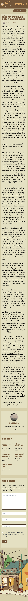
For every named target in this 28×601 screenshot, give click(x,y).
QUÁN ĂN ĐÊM (8, 2)
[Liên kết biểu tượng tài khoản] (26, 4)
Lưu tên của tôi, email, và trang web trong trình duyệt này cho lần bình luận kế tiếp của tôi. (13, 534)
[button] (18, 4)
